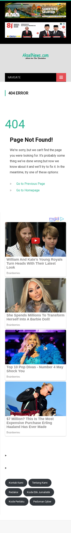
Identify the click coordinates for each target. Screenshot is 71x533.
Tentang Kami (40, 482)
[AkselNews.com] (35, 55)
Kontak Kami (16, 482)
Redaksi (13, 492)
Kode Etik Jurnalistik (38, 492)
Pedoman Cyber (42, 501)
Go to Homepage (28, 190)
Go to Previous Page (30, 184)
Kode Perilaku (16, 501)
